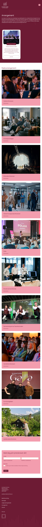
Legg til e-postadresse (7, 460)
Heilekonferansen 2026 (11, 46)
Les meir (11, 56)
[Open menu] (39, 5)
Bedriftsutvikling (5, 498)
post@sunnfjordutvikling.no (7, 494)
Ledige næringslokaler (6, 502)
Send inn (5, 470)
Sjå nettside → (6, 103)
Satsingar (4, 500)
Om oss (3, 511)
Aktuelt (3, 507)
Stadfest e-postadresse (26, 460)
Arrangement (4, 505)
